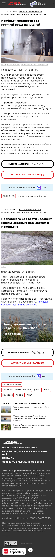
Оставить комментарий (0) (27, 174)
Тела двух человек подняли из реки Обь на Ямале (25, 326)
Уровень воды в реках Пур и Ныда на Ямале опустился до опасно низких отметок (29, 418)
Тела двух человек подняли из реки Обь (24, 303)
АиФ (3, 266)
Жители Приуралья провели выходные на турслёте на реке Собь (31, 426)
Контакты (8, 458)
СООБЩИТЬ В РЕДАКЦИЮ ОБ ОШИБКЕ (23, 462)
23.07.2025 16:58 (9, 11)
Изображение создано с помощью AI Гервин (24, 64)
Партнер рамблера (26, 543)
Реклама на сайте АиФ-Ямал (19, 447)
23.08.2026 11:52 (8, 209)
